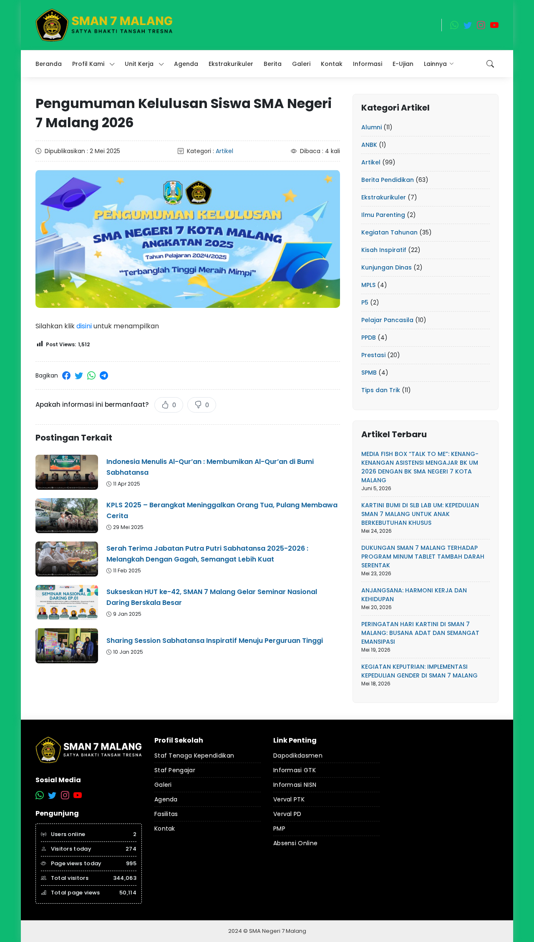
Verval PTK (289, 799)
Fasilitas (166, 814)
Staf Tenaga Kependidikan (194, 755)
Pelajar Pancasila (387, 320)
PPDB (368, 337)
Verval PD (287, 814)
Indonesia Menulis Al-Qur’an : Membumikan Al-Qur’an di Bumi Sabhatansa (210, 467)
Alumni (371, 127)
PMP (279, 828)
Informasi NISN (294, 785)
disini (84, 326)
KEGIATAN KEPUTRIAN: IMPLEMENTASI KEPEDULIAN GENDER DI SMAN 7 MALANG (419, 671)
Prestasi (373, 355)
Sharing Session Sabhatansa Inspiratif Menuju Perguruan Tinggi (214, 640)
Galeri (163, 785)
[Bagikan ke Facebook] (66, 375)
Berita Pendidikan (387, 180)
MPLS (368, 285)
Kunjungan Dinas (386, 267)
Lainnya (435, 64)
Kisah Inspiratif (383, 250)
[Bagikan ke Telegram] (104, 375)
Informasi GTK (294, 770)
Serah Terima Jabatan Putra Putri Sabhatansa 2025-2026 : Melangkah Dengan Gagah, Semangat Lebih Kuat (207, 554)
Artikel (224, 151)
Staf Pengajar (174, 770)
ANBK (369, 145)
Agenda (166, 799)
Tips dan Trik (380, 390)
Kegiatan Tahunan (389, 232)
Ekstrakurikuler (383, 197)
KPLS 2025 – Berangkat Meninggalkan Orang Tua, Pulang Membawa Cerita (222, 510)
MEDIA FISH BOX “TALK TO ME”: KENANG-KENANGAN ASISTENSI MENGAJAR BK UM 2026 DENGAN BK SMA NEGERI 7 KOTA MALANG (420, 467)
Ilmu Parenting (383, 215)
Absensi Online (295, 843)
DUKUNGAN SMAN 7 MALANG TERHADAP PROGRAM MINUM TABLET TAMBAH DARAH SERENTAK (422, 556)
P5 (364, 302)
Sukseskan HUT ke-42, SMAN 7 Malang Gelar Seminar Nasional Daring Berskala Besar (211, 597)
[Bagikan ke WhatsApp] (91, 375)
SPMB (369, 372)
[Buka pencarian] (490, 63)
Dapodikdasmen (297, 755)
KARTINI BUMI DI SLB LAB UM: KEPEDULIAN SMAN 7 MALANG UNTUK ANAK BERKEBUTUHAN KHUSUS (420, 514)
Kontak (164, 828)
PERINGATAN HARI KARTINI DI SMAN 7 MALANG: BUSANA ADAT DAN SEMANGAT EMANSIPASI (420, 633)
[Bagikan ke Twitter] (79, 375)
